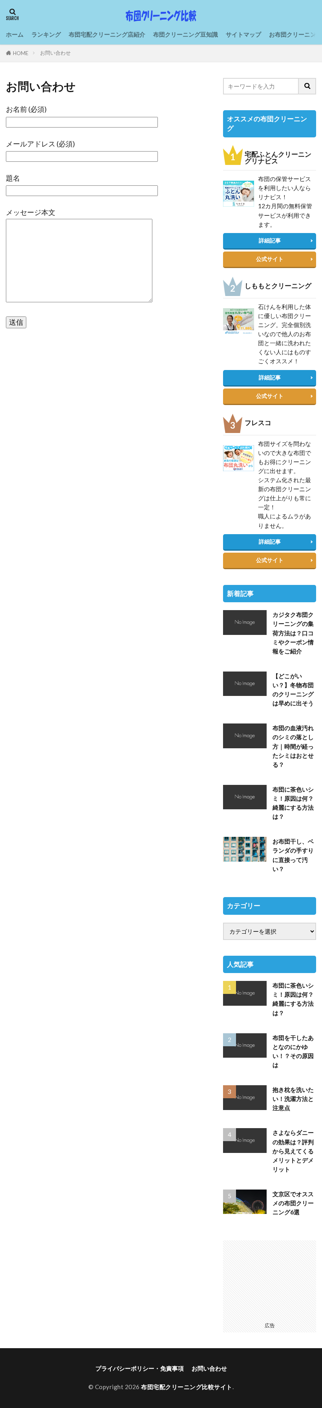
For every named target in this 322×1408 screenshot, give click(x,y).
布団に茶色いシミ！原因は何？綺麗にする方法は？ (293, 803)
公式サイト (270, 258)
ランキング (46, 34)
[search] (307, 86)
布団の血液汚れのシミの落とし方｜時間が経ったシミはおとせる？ (293, 746)
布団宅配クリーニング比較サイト (186, 1386)
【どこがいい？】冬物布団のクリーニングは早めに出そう (293, 689)
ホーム (15, 34)
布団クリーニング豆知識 (185, 34)
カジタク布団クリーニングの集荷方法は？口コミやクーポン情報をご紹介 (293, 632)
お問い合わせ (55, 53)
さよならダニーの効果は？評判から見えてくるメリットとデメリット (293, 1150)
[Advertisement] (269, 1279)
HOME (20, 53)
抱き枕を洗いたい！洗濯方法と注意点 (293, 1098)
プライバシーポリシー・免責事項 (139, 1368)
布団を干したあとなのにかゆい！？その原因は (293, 1051)
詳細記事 (270, 240)
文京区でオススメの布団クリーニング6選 (293, 1203)
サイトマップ (243, 34)
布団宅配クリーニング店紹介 (107, 34)
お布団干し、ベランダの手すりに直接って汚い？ (293, 855)
